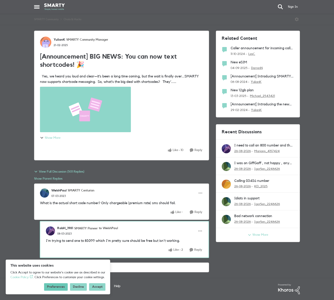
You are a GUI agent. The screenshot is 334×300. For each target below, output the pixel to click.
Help (117, 286)
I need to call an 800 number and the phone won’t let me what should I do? (263, 146)
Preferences (56, 286)
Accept (97, 286)
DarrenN (257, 68)
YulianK (59, 39)
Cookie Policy (19, 277)
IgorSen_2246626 (267, 169)
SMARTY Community (46, 19)
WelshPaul (59, 190)
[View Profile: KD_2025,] (226, 184)
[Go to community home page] (54, 6)
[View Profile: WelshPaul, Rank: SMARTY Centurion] (44, 193)
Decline (78, 286)
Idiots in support (246, 198)
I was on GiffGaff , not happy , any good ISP (261, 163)
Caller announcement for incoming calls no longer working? (261, 48)
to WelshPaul (108, 228)
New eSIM (239, 62)
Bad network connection (253, 216)
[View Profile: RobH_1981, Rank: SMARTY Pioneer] (50, 231)
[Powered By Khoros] (289, 289)
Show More (52, 137)
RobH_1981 (65, 228)
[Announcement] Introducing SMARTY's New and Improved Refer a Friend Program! (262, 76)
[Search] (280, 7)
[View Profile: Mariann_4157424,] (226, 148)
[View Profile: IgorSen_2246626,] (226, 166)
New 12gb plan (242, 90)
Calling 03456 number (251, 181)
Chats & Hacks (72, 19)
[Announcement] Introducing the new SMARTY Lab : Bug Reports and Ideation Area (260, 104)
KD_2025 (261, 186)
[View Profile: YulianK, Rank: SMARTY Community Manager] (45, 42)
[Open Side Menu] (37, 6)
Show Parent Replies (48, 178)
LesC (251, 54)
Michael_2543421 (262, 96)
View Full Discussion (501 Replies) (61, 171)
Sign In (293, 6)
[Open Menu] (297, 19)
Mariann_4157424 (267, 151)
